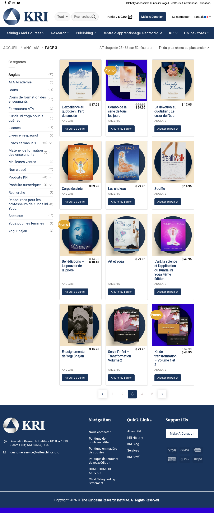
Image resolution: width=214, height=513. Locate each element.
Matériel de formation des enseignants (26, 152)
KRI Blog (133, 444)
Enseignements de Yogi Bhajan (73, 354)
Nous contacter (100, 432)
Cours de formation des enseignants (27, 99)
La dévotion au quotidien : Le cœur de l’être (165, 111)
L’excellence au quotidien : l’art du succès (73, 111)
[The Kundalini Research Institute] (25, 16)
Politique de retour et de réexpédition (103, 461)
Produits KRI (18, 177)
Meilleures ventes (22, 162)
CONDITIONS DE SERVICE (100, 471)
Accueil (10, 48)
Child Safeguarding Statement (102, 481)
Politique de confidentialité (99, 440)
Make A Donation (152, 16)
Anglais (31, 48)
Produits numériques (25, 185)
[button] (119, 16)
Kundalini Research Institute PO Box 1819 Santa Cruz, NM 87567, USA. (39, 443)
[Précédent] (102, 394)
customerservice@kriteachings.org (34, 452)
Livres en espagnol (23, 135)
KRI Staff (133, 457)
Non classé (17, 169)
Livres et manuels (22, 143)
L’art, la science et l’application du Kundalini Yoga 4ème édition (165, 270)
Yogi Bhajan (18, 231)
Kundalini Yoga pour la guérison (26, 118)
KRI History (135, 438)
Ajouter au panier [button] (75, 128)
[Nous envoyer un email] (14, 3)
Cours (13, 90)
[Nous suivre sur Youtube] (18, 3)
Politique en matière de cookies (103, 450)
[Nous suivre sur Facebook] (5, 3)
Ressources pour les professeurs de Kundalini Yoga (28, 204)
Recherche (17, 192)
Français (198, 16)
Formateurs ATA (21, 109)
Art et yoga (116, 261)
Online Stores (195, 33)
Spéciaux (16, 216)
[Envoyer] (93, 16)
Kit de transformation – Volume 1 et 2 (165, 358)
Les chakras (117, 189)
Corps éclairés (72, 189)
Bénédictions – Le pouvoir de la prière (73, 265)
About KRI (134, 431)
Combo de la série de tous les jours (117, 111)
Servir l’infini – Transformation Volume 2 (119, 356)
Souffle (159, 189)
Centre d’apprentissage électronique (132, 33)
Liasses (15, 128)
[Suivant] (162, 394)
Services (133, 450)
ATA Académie (20, 82)
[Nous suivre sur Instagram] (9, 3)
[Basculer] (50, 143)
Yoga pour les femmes (26, 223)
